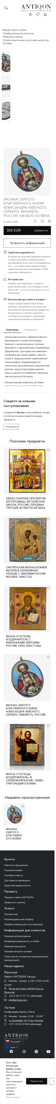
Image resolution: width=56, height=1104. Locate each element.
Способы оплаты (13, 875)
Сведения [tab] (30, 329)
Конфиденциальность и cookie (21, 941)
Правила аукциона (14, 946)
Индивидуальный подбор (18, 919)
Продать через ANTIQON (18, 897)
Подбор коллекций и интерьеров (23, 924)
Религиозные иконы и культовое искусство (26, 40)
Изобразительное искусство (18, 33)
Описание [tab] (12, 329)
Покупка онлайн (13, 870)
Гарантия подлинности (21, 252)
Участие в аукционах (16, 865)
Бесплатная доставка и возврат (27, 299)
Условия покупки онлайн (18, 951)
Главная (6, 30)
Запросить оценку (14, 902)
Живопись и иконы (13, 36)
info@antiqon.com (18, 1000)
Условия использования (17, 936)
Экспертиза (11, 914)
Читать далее (13, 1097)
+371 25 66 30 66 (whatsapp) (25, 1024)
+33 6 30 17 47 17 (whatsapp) (25, 996)
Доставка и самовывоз (17, 880)
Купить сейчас (19, 30)
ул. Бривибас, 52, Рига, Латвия (26, 1020)
